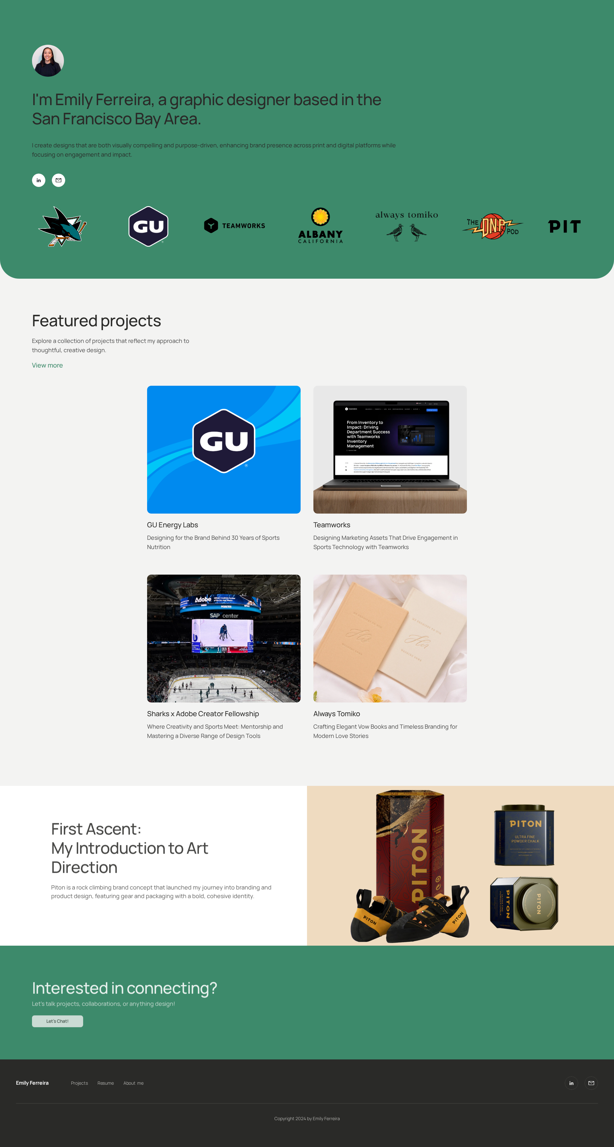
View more (47, 365)
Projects (79, 1083)
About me (133, 1083)
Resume (106, 1083)
